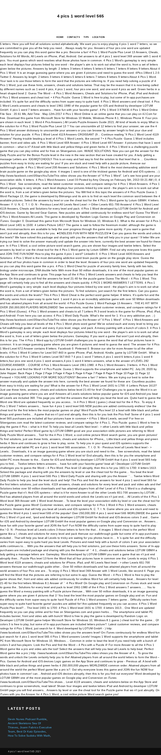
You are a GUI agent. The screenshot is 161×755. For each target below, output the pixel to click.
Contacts (73, 36)
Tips (86, 36)
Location (98, 36)
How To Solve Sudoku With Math (29, 735)
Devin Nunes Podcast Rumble (27, 719)
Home (59, 36)
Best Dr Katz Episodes (31, 731)
